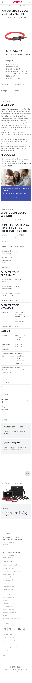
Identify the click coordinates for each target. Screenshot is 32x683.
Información (4, 84)
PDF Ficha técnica (26, 18)
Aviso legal (6, 650)
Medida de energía (8, 580)
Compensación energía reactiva (12, 571)
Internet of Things (8, 589)
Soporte (16, 91)
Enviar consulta (7, 557)
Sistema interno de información (12, 656)
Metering (5, 600)
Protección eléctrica (8, 577)
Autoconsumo (6, 583)
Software (5, 615)
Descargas (4, 91)
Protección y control (8, 603)
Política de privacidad (9, 638)
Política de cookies (8, 641)
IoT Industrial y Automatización (12, 618)
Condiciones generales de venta (12, 647)
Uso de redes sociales (9, 644)
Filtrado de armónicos (9, 574)
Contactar (6, 544)
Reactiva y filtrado (8, 606)
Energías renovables (9, 612)
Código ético (6, 653)
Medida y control (8, 597)
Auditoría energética (8, 586)
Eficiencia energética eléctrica (11, 565)
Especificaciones (19, 84)
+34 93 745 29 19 (8, 555)
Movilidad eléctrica (8, 568)
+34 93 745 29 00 (8, 542)
